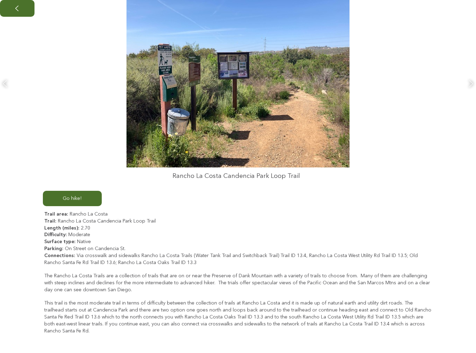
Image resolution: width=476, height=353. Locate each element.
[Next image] (471, 84)
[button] (17, 8)
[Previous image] (5, 84)
